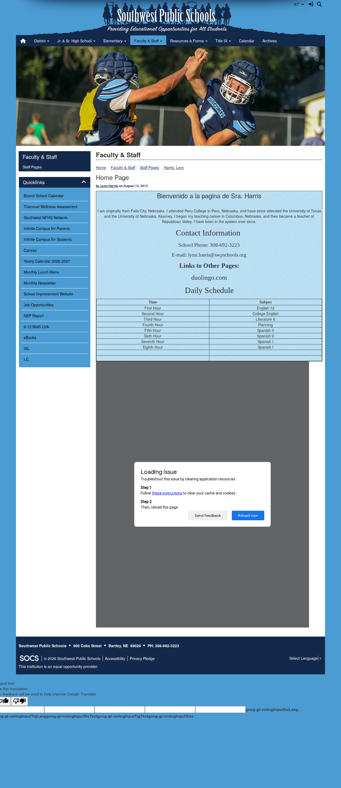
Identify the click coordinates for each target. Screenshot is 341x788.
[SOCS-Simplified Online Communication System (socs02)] (29, 658)
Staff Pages (149, 167)
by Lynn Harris (107, 185)
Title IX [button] (222, 40)
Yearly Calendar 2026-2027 (47, 261)
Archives (269, 40)
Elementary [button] (113, 40)
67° (297, 4)
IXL (26, 348)
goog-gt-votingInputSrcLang (272, 709)
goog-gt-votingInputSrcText (71, 716)
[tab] (54, 182)
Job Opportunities (39, 304)
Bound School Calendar (44, 195)
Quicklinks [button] (39, 182)
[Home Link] (23, 40)
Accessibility (115, 658)
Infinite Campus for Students (48, 239)
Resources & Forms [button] (187, 40)
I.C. (27, 359)
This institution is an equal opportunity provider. (58, 666)
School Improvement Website (48, 293)
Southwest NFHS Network (45, 217)
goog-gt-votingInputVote (170, 716)
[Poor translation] (19, 701)
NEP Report (34, 315)
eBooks (30, 337)
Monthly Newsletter (40, 283)
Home (101, 167)
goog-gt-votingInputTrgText (122, 716)
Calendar (246, 40)
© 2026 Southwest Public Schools (72, 658)
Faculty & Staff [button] (147, 40)
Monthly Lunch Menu (41, 272)
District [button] (40, 40)
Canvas (30, 250)
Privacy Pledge (142, 658)
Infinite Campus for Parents (47, 228)
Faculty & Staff (123, 167)
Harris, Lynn (174, 167)
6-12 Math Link (36, 326)
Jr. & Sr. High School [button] (75, 40)
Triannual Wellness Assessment (50, 206)
